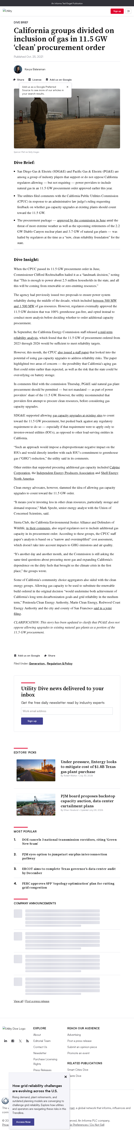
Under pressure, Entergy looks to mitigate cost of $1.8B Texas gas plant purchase (89, 766)
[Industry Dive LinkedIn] (5, 1041)
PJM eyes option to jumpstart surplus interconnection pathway (64, 856)
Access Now (23, 1121)
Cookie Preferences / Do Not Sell (83, 1124)
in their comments (38, 528)
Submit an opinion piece (82, 1047)
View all (18, 1001)
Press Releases (42, 1070)
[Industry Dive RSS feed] (27, 1041)
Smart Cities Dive (77, 1069)
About (37, 1034)
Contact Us (40, 1047)
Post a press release (37, 1001)
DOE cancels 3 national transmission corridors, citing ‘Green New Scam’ (69, 842)
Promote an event (78, 1053)
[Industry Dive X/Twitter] (20, 1041)
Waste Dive (74, 1076)
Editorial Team (42, 1041)
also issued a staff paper (73, 352)
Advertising (74, 1034)
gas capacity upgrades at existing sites (77, 415)
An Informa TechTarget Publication (67, 3)
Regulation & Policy (59, 663)
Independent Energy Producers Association (65, 473)
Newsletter (39, 1053)
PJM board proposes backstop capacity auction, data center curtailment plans (88, 801)
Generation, (37, 663)
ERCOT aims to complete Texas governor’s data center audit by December (69, 871)
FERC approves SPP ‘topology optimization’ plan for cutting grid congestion (68, 885)
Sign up (117, 11)
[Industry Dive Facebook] (12, 1041)
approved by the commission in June (81, 220)
